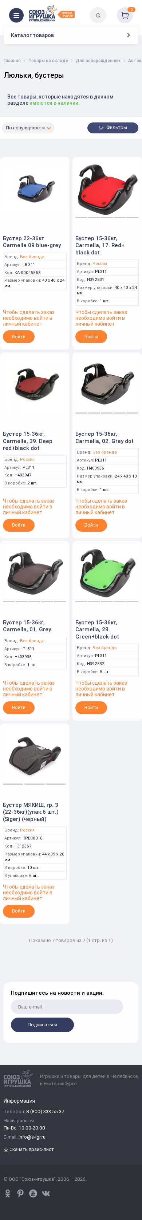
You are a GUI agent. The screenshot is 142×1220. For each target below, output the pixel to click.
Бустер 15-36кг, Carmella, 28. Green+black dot (97, 629)
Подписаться (42, 1025)
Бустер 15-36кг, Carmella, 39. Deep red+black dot (27, 440)
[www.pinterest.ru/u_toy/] (8, 1193)
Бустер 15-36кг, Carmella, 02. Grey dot (104, 437)
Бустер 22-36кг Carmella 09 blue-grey (32, 242)
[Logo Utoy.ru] (52, 13)
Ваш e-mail (12, 978)
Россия (99, 263)
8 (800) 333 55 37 (45, 1112)
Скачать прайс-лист (31, 1149)
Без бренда (32, 256)
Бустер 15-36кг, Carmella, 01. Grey (27, 626)
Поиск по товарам (110, 10)
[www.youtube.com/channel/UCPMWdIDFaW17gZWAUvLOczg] (33, 1193)
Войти (18, 337)
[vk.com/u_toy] (46, 1193)
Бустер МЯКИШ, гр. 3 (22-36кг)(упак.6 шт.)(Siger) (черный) (31, 811)
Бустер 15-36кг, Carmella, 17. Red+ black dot (100, 245)
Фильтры (116, 127)
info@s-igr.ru (32, 1137)
